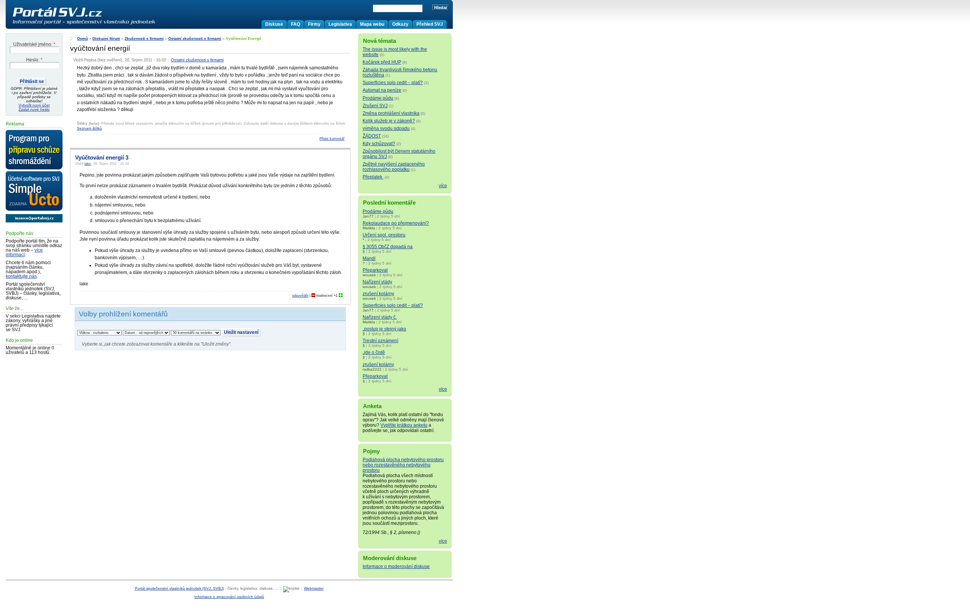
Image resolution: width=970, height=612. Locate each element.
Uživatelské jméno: (34, 44)
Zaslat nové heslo (34, 109)
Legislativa (340, 24)
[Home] (100, 24)
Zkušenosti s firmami (144, 38)
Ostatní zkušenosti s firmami (194, 38)
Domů (82, 38)
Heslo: (34, 60)
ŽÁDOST (372, 136)
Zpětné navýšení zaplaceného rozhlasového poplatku (394, 166)
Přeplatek (373, 177)
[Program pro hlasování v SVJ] (34, 150)
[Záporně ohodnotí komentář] (313, 295)
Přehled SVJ (429, 24)
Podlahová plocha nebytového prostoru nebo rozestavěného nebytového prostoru (403, 465)
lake (87, 164)
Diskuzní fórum (106, 38)
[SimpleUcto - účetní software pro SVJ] (34, 191)
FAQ (295, 24)
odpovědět (300, 295)
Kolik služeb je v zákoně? (389, 121)
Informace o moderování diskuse (396, 566)
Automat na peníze (382, 90)
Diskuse (274, 24)
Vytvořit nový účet (34, 105)
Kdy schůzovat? (379, 143)
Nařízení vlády (377, 282)
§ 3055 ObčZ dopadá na (388, 246)
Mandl (369, 258)
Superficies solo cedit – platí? (393, 82)
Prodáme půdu (378, 98)
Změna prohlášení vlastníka (391, 113)
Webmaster (314, 588)
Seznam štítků (89, 128)
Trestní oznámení (380, 340)
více (443, 185)
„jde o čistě (374, 352)
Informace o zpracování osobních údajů (229, 597)
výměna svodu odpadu (386, 128)
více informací (24, 252)
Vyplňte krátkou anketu (403, 425)
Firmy (314, 24)
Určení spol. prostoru (384, 235)
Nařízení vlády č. (380, 317)
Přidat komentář (331, 139)
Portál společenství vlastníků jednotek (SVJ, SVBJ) (179, 588)
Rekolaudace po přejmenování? (396, 223)
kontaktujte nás (21, 276)
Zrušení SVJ (375, 105)
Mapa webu (372, 24)
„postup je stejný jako (384, 329)
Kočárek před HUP (382, 62)
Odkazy (400, 24)
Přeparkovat (375, 270)
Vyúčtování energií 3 (101, 158)
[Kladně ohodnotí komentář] (341, 295)
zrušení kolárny (378, 293)
